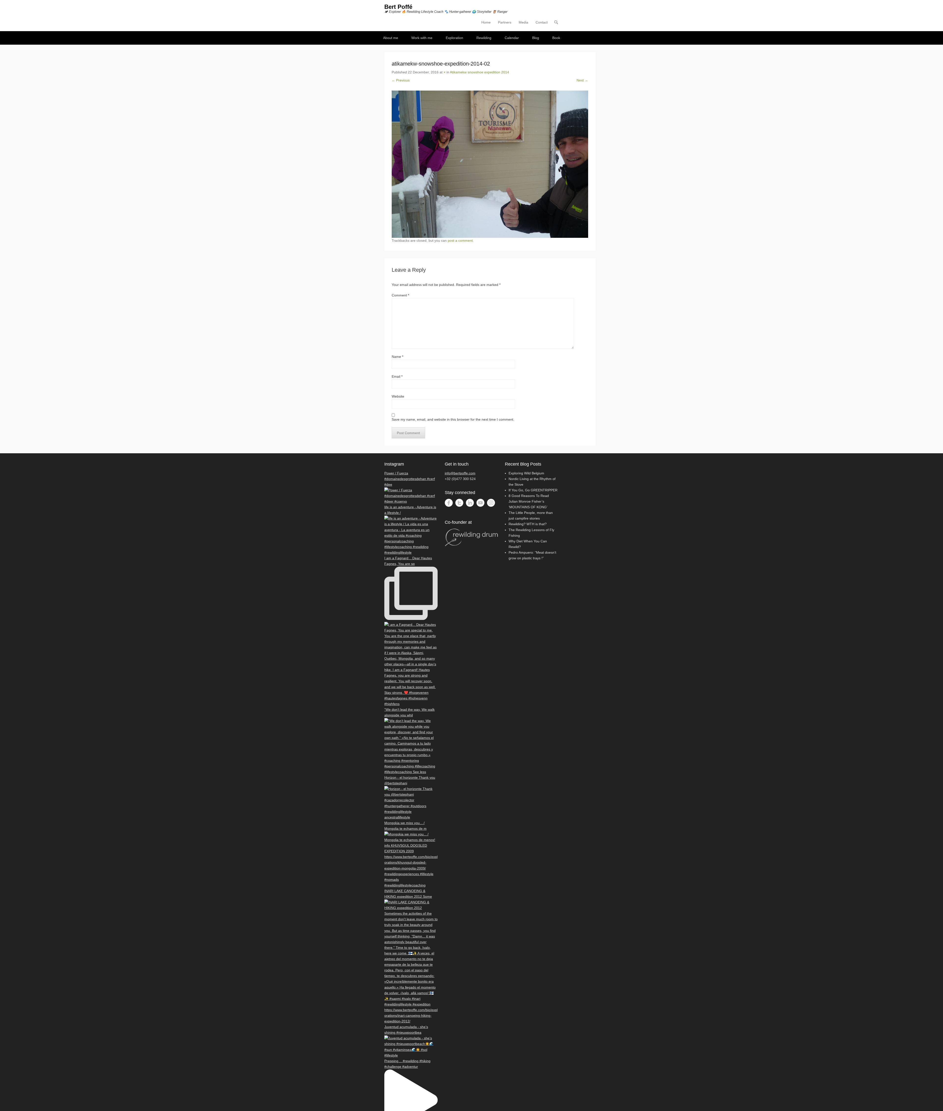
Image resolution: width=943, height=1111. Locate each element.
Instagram (491, 503)
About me (390, 38)
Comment (400, 295)
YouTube (480, 503)
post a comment (460, 240)
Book (556, 38)
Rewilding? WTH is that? (528, 524)
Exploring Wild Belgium (526, 473)
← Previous (401, 80)
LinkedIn (470, 503)
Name (397, 357)
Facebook (449, 503)
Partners (504, 22)
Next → (582, 80)
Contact (542, 22)
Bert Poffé (398, 6)
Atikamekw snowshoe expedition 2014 (479, 72)
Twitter (459, 503)
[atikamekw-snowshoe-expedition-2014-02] (490, 164)
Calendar (512, 38)
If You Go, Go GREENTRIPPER (533, 490)
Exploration (454, 38)
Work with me (421, 38)
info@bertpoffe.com (460, 473)
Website (398, 396)
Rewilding (483, 38)
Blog (535, 38)
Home (486, 22)
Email (397, 376)
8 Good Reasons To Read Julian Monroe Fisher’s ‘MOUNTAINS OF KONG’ (529, 501)
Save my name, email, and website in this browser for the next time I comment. (453, 419)
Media (523, 22)
